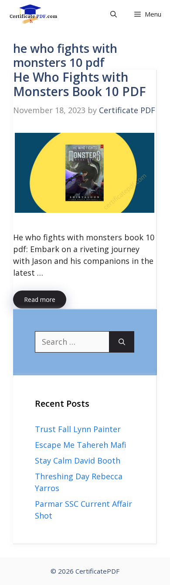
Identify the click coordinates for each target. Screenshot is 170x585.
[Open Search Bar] (114, 14)
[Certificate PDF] (39, 14)
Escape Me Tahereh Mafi (80, 445)
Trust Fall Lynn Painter (78, 429)
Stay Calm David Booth (77, 460)
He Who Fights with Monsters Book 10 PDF (79, 84)
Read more (39, 299)
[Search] (121, 342)
